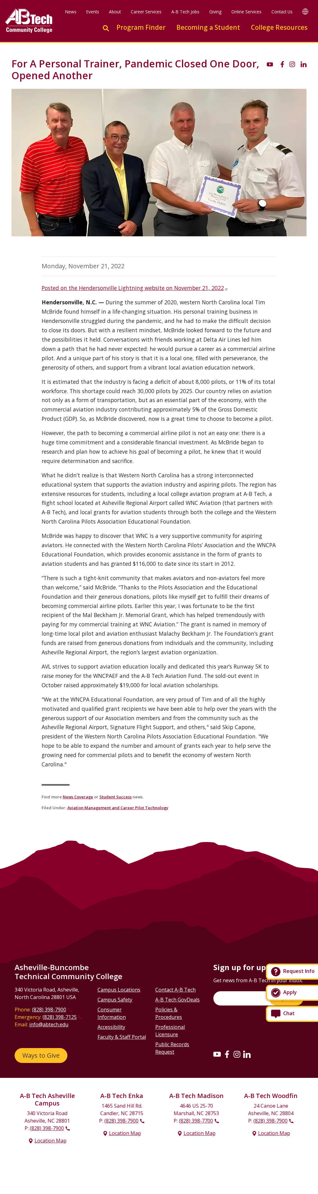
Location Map (50, 1140)
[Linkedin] (247, 1054)
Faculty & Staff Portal (122, 1036)
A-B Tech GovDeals (177, 999)
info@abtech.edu (48, 1024)
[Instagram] (237, 1054)
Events (92, 12)
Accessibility (111, 1027)
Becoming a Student (208, 27)
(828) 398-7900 (49, 1009)
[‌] (270, 64)
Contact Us (282, 12)
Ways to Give (41, 1055)
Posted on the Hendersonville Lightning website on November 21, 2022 (133, 288)
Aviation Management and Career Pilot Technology (117, 807)
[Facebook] (227, 1054)
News (70, 12)
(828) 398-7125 (60, 1017)
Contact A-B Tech (175, 989)
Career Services (146, 12)
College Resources (279, 27)
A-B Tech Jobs (185, 12)
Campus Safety (115, 999)
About (115, 12)
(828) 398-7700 (196, 1120)
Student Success (115, 797)
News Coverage (78, 797)
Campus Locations (119, 989)
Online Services (246, 12)
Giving (215, 12)
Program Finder (141, 27)
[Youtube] (217, 1054)
